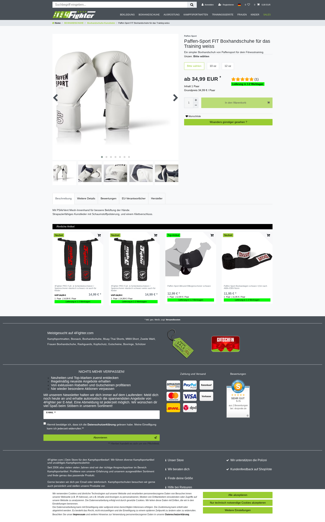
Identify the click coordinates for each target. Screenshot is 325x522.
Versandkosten (173, 320)
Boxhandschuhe (92, 338)
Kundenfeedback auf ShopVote (251, 469)
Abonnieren (100, 437)
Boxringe (128, 344)
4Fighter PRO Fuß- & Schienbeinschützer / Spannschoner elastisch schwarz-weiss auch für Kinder (133, 288)
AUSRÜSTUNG (172, 14)
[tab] (63, 198)
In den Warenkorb (235, 102)
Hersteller (156, 198)
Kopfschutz (100, 344)
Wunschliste (194, 116)
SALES (267, 14)
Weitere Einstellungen (238, 510)
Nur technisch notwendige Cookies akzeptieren (238, 502)
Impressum (79, 514)
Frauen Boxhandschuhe (61, 344)
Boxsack (76, 338)
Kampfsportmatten (58, 338)
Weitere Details (86, 198)
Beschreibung (63, 198)
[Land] (239, 4)
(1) (256, 79)
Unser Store (176, 460)
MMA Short (132, 338)
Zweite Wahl (147, 338)
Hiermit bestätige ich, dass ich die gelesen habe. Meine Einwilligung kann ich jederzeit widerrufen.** (101, 426)
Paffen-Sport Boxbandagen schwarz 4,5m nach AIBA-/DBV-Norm (245, 287)
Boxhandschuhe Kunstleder (101, 23)
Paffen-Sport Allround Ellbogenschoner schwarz (189, 286)
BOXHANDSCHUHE (149, 14)
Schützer (140, 344)
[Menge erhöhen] (195, 100)
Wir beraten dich (179, 469)
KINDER (255, 14)
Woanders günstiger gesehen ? (228, 121)
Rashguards (84, 344)
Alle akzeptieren (237, 494)
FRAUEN (242, 14)
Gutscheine (115, 344)
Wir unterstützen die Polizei (248, 460)
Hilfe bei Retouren (180, 487)
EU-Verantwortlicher (134, 198)
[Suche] (192, 5)
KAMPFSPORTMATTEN (196, 14)
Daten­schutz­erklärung (177, 514)
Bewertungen (108, 198)
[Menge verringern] (195, 105)
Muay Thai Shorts (113, 338)
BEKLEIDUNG (127, 14)
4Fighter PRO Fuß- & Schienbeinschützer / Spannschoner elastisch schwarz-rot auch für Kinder (75, 288)
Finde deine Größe (180, 478)
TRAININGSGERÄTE (222, 14)
